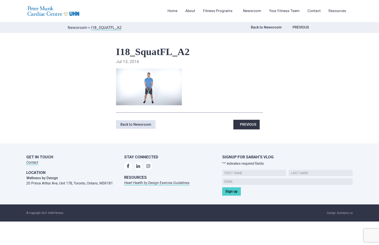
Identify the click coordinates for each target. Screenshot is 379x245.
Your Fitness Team (284, 11)
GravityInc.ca (345, 213)
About (190, 11)
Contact (314, 11)
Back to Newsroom (266, 27)
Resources (337, 11)
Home (172, 11)
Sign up (231, 191)
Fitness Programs (217, 11)
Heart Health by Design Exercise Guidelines (157, 183)
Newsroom (252, 11)
